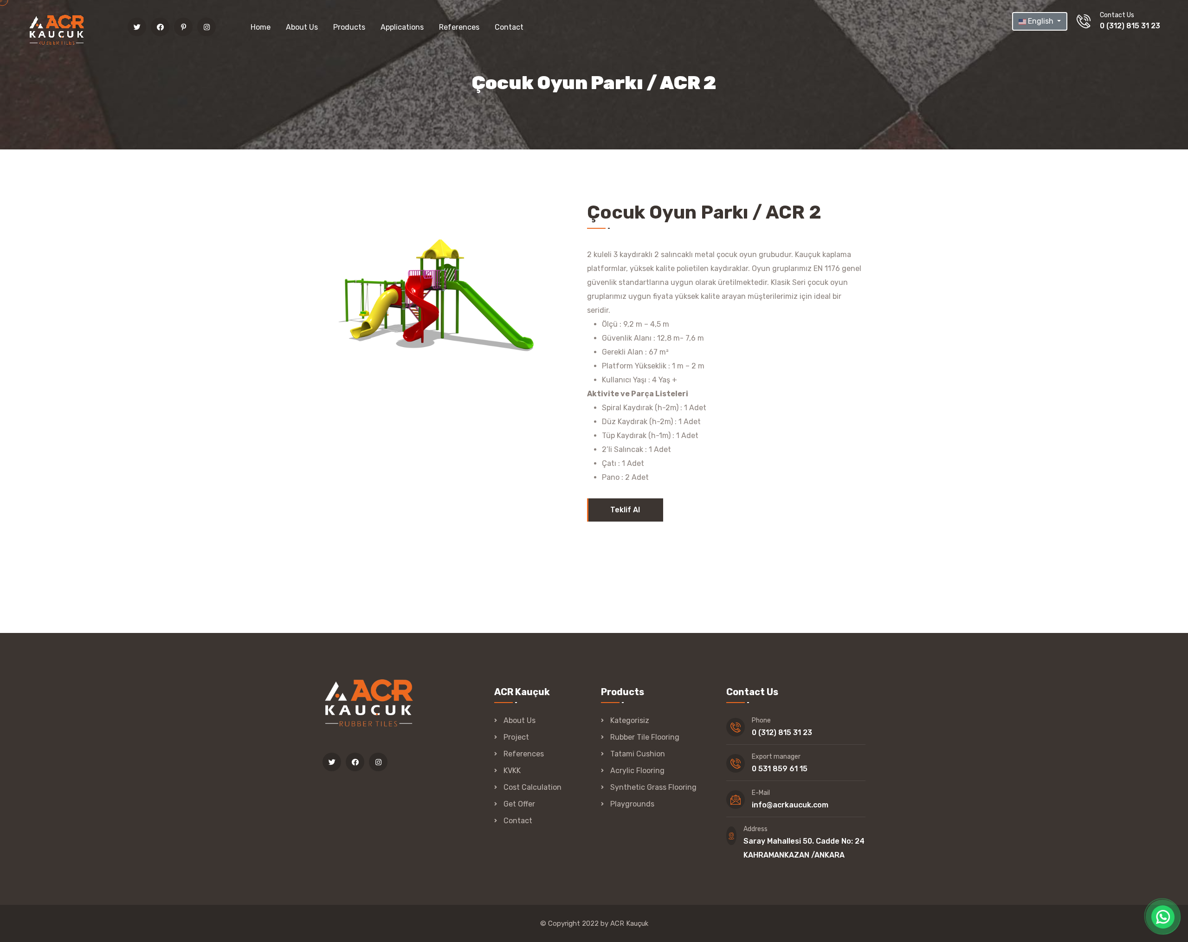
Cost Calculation (533, 787)
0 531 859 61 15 (779, 768)
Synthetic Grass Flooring (653, 787)
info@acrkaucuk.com (790, 804)
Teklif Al (625, 509)
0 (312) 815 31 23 (1130, 25)
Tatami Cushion (637, 753)
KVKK (512, 770)
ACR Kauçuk (629, 923)
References (459, 27)
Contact (509, 27)
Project (516, 737)
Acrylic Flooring (637, 770)
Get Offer (519, 804)
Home (261, 27)
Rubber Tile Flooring (644, 737)
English (1040, 21)
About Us (302, 27)
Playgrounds (632, 804)
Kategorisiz (629, 720)
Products (349, 27)
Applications (402, 27)
